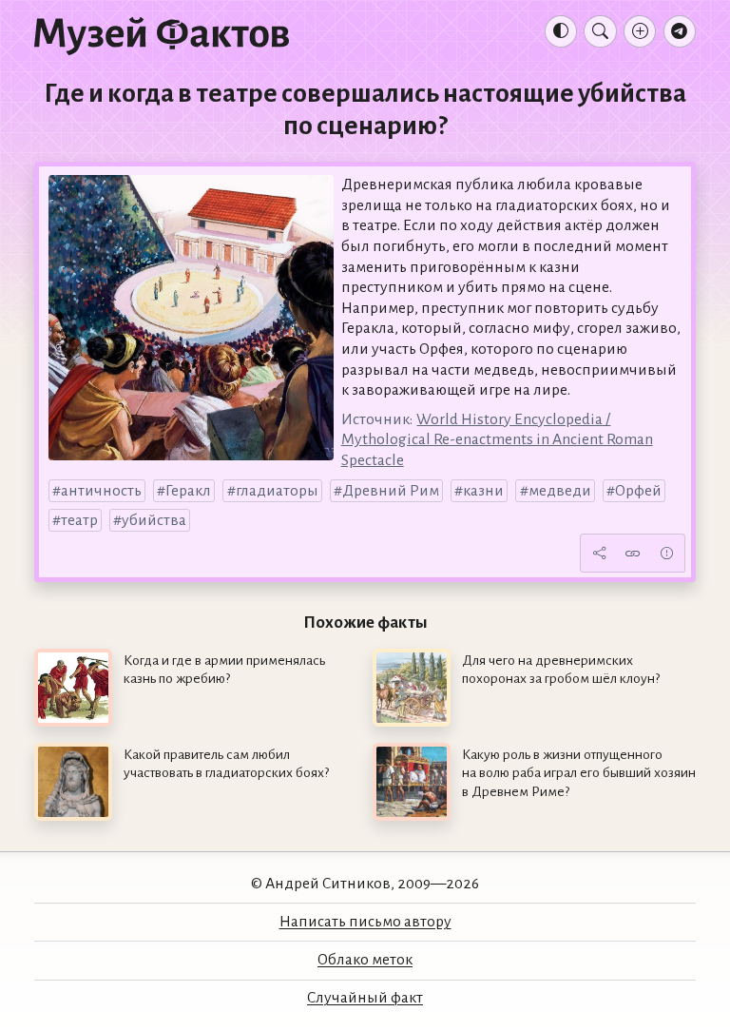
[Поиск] (600, 31)
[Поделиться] (599, 552)
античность (101, 490)
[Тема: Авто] (561, 31)
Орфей (638, 490)
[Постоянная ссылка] (633, 552)
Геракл (188, 490)
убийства (154, 520)
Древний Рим (390, 490)
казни (483, 490)
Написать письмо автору (365, 921)
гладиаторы (277, 490)
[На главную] (161, 35)
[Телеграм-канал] (679, 31)
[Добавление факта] (640, 31)
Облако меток (365, 959)
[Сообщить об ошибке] (666, 552)
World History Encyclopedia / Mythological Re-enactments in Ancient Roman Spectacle (497, 440)
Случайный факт (365, 997)
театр (79, 520)
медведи (559, 490)
